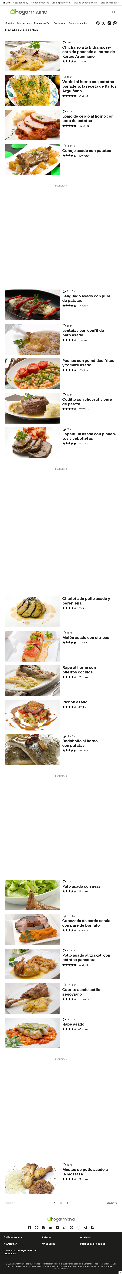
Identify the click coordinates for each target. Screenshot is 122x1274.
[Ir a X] (103, 23)
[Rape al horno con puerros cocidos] (32, 680)
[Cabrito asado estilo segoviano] (32, 998)
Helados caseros (40, 2)
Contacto (86, 1237)
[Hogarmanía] (32, 12)
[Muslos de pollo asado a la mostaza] (32, 1178)
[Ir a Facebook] (98, 23)
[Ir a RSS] (92, 1227)
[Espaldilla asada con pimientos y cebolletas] (32, 442)
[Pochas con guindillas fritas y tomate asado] (32, 373)
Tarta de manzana (109, 2)
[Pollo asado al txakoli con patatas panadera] (32, 964)
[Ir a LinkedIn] (50, 1227)
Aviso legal (48, 1243)
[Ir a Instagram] (109, 23)
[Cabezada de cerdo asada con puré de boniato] (32, 929)
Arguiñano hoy (20, 2)
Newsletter (10, 1243)
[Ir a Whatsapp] (115, 23)
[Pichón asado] (32, 715)
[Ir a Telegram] (85, 1227)
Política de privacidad (92, 1243)
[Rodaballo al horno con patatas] (32, 749)
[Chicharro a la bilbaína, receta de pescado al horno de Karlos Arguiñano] (32, 56)
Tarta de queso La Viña (84, 2)
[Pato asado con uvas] (32, 895)
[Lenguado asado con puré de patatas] (32, 305)
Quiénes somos (13, 1237)
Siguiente (112, 1203)
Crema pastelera (61, 2)
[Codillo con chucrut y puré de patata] (32, 408)
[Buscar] (113, 12)
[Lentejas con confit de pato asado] (32, 339)
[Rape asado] (32, 1033)
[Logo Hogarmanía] (61, 1219)
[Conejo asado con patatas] (32, 159)
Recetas (9, 23)
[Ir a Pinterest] (71, 1227)
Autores (46, 1237)
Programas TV (42, 23)
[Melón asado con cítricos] (32, 646)
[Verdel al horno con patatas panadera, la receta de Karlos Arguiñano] (32, 90)
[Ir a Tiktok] (64, 1227)
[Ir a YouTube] (57, 1227)
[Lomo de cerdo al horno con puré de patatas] (32, 125)
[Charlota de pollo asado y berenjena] (32, 611)
